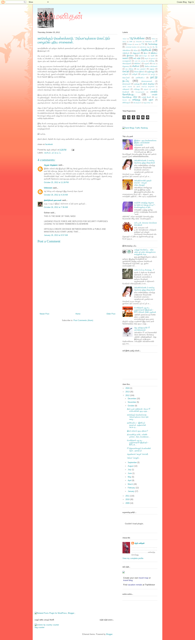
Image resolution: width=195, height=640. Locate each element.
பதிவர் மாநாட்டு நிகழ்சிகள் (145, 86)
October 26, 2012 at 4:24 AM (56, 195)
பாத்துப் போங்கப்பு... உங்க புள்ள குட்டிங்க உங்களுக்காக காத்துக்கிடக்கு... (145, 252)
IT (156, 41)
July (130, 470)
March (130, 484)
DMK (130, 41)
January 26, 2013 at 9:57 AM (56, 235)
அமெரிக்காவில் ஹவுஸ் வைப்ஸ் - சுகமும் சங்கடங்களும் (142, 182)
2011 (153, 39)
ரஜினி (151, 100)
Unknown (48, 188)
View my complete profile (132, 558)
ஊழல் (146, 58)
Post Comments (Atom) (83, 320)
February (132, 488)
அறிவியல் (125, 53)
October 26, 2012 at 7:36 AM (56, 207)
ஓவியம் (153, 58)
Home (78, 314)
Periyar (129, 44)
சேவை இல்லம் (139, 71)
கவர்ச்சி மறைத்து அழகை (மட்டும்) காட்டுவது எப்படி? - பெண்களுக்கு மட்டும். (144, 205)
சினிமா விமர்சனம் (151, 66)
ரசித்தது (136, 99)
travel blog (128, 580)
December (132, 398)
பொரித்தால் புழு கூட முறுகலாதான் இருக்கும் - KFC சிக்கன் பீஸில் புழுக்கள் (145, 310)
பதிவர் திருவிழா (148, 84)
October (131, 406)
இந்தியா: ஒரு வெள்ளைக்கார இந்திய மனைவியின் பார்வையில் (145, 142)
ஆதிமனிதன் (60, 16)
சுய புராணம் (141, 69)
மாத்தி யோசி (146, 97)
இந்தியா (154, 53)
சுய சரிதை (129, 69)
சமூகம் (146, 63)
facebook (49, 144)
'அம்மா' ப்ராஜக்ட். (133, 458)
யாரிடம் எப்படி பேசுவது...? (144, 270)
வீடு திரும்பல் (137, 102)
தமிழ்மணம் (144, 74)
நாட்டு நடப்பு (56, 153)
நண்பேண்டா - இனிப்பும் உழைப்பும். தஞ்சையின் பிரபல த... (136, 425)
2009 (127, 503)
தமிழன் (134, 74)
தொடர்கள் (126, 77)
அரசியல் (47, 153)
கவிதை (143, 61)
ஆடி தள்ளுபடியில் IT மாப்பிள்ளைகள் (142, 329)
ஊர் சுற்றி (136, 58)
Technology (152, 44)
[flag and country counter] (47, 625)
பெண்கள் (125, 92)
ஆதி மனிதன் (139, 543)
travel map (143, 578)
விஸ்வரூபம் (126, 102)
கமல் (136, 61)
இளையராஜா (143, 55)
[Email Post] (72, 150)
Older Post (110, 314)
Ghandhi (139, 41)
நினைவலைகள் (146, 81)
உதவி (152, 55)
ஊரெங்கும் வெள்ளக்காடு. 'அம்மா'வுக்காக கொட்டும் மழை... (137, 417)
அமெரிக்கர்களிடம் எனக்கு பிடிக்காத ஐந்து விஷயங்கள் (144, 161)
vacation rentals (135, 585)
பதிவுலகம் (125, 89)
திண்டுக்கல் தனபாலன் (53, 200)
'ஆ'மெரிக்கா (137, 38)
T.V (142, 44)
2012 (127, 395)
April (130, 480)
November (132, 402)
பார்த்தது (137, 89)
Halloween (148, 41)
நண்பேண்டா (140, 77)
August (131, 466)
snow (136, 44)
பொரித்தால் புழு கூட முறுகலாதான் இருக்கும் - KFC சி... (137, 442)
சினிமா (135, 66)
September (132, 462)
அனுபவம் (136, 53)
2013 (124, 41)
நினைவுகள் (126, 84)
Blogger (109, 634)
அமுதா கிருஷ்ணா (51, 165)
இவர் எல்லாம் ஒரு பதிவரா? (137, 431)
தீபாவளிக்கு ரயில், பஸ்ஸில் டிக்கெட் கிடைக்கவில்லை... (138, 435)
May (130, 477)
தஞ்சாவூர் (151, 71)
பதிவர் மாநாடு (127, 86)
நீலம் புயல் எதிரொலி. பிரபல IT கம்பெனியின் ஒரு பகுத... (138, 410)
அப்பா (135, 50)
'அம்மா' (124, 39)
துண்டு (153, 74)
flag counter (39, 627)
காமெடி (151, 61)
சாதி (153, 63)
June (130, 473)
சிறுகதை (125, 66)
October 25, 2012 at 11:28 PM (56, 182)
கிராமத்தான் (126, 63)
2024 (127, 388)
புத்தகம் (146, 89)
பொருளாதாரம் (140, 92)
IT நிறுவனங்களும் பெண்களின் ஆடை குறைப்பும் (139, 449)
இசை (146, 53)
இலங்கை (130, 55)
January (131, 491)
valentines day (144, 47)
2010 (127, 499)
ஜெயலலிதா (147, 102)
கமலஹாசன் (126, 61)
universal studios (131, 47)
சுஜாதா (152, 69)
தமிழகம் (125, 74)
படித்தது (136, 84)
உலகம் (125, 58)
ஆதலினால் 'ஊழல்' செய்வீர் (137, 454)
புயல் (153, 89)
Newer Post (44, 314)
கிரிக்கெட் (137, 63)
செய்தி (125, 71)
